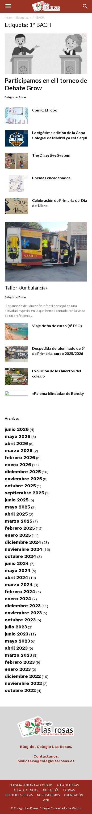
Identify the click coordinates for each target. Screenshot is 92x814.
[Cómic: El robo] (16, 115)
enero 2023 (18, 669)
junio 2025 (17, 500)
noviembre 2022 (23, 683)
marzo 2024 (19, 584)
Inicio (8, 18)
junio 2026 (17, 429)
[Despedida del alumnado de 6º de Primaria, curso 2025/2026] (16, 354)
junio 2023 (16, 634)
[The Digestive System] (16, 161)
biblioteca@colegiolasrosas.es (46, 761)
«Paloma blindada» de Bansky (58, 393)
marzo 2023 (18, 655)
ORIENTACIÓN (73, 795)
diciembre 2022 (23, 676)
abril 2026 (16, 443)
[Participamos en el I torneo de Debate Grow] (46, 53)
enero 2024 (18, 598)
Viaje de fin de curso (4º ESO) (57, 325)
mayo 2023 (17, 641)
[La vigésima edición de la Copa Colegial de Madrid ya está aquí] (16, 138)
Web (46, 800)
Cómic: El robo (44, 110)
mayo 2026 (17, 436)
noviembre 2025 (23, 478)
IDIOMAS (69, 790)
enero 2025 (18, 535)
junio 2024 (17, 563)
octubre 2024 (20, 556)
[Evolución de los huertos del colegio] (16, 376)
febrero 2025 (20, 528)
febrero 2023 (20, 662)
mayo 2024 (18, 570)
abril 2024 (16, 577)
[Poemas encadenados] (16, 183)
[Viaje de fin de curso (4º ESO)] (16, 331)
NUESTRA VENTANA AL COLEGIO (31, 785)
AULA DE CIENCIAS (26, 790)
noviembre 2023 (23, 612)
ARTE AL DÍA (50, 790)
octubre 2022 (20, 690)
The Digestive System (51, 155)
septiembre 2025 (24, 493)
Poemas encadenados (51, 177)
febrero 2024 (20, 591)
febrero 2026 (20, 457)
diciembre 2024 (23, 542)
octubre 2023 (20, 620)
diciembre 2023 (23, 605)
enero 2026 (18, 464)
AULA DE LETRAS (68, 785)
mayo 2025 (17, 507)
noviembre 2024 (23, 549)
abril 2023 (16, 648)
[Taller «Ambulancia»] (46, 252)
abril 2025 (16, 514)
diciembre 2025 (23, 471)
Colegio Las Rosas (15, 97)
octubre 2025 (20, 485)
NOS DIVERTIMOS (48, 795)
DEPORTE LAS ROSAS (19, 795)
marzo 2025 (18, 521)
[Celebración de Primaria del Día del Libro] (16, 206)
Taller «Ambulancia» (26, 287)
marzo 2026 (19, 450)
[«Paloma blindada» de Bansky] (16, 399)
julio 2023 (16, 627)
